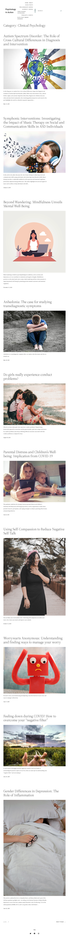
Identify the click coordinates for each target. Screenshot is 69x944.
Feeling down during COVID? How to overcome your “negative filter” (29, 718)
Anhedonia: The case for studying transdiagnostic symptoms (27, 304)
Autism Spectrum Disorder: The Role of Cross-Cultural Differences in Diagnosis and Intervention (31, 40)
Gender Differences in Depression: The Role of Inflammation (31, 793)
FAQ (34, 929)
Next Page (61, 921)
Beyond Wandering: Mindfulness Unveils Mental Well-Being (32, 204)
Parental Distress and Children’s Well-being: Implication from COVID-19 (30, 454)
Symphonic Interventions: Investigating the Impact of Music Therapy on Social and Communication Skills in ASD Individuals (33, 122)
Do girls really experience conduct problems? (27, 377)
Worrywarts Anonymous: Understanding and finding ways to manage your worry (33, 640)
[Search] (61, 11)
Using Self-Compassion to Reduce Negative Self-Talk (33, 531)
